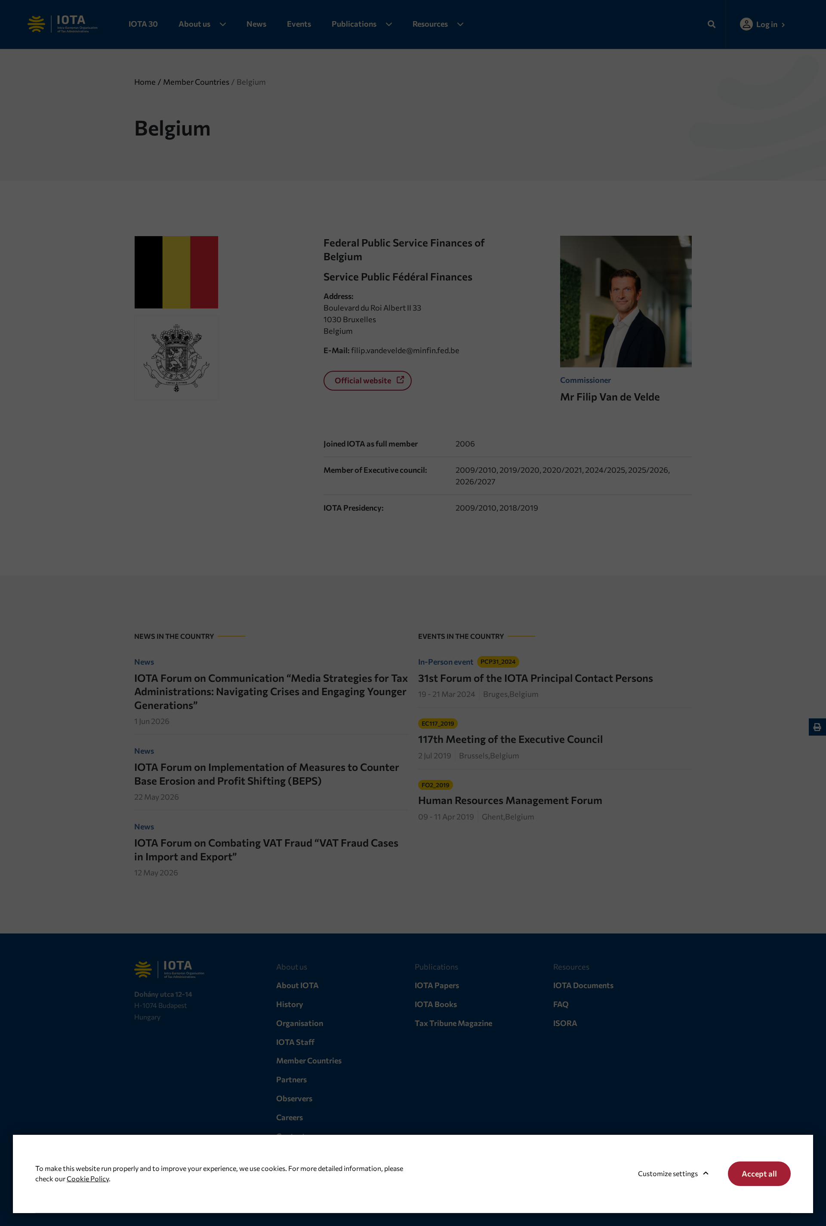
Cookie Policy (88, 1178)
